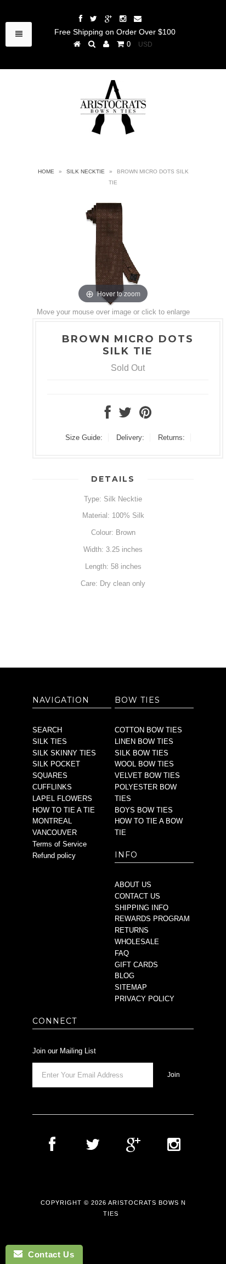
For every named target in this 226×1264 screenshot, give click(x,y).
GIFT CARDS (136, 965)
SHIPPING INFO (141, 908)
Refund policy (54, 855)
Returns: (171, 437)
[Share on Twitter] (125, 415)
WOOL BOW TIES (144, 764)
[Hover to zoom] (113, 253)
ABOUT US (133, 885)
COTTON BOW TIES (148, 730)
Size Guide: (84, 437)
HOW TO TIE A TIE (63, 810)
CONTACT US (137, 896)
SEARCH (47, 730)
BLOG (124, 976)
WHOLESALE (137, 942)
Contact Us (48, 1254)
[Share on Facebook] (108, 415)
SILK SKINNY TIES (64, 753)
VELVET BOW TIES (147, 775)
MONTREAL (52, 821)
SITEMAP (131, 987)
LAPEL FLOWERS (62, 798)
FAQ (122, 953)
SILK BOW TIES (141, 753)
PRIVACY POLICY (144, 999)
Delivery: (130, 437)
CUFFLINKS (52, 787)
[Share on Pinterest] (145, 415)
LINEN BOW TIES (144, 741)
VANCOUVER (54, 832)
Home (46, 171)
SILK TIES (49, 741)
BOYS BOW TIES (144, 810)
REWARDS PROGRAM (152, 919)
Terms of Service (59, 844)
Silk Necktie (85, 171)
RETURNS (132, 930)
